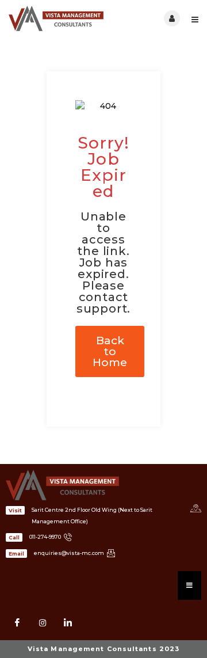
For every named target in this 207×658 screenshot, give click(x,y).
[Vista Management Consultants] (56, 18)
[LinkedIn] (67, 623)
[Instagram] (42, 623)
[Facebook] (17, 623)
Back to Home (110, 351)
